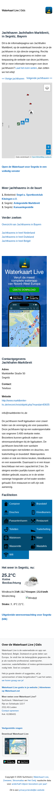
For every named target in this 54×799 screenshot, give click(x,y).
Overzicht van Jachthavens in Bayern (21, 224)
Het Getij (32, 780)
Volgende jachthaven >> (39, 78)
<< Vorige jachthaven (13, 78)
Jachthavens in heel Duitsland (18, 237)
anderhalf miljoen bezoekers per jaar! (29, 784)
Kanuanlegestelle (23, 207)
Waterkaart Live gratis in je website (20, 687)
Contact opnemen (10, 710)
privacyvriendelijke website (31, 790)
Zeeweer (7, 780)
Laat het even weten (26, 68)
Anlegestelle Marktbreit (27, 203)
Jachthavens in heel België (16, 241)
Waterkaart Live (41, 777)
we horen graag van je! (13, 680)
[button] (9, 127)
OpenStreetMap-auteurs (41, 157)
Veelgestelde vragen (12, 728)
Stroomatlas (18, 780)
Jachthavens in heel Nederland (18, 232)
